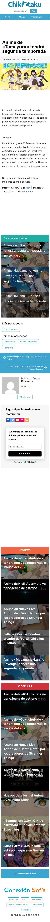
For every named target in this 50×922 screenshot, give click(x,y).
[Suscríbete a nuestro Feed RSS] (26, 420)
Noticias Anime (11, 329)
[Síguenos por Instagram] (22, 420)
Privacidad (37, 905)
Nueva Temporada (28, 341)
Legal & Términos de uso (18, 905)
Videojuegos (36, 17)
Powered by (18, 462)
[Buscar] (33, 11)
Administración (26, 873)
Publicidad (36, 900)
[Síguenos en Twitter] (12, 420)
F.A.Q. (25, 900)
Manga (22, 17)
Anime (7, 17)
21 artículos (25, 397)
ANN (28, 187)
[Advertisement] (25, 29)
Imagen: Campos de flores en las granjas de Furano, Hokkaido (25, 367)
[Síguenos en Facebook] (8, 420)
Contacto (25, 910)
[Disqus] (25, 505)
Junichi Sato (9, 341)
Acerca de (13, 900)
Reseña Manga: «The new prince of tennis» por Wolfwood (26, 358)
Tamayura (8, 348)
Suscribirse (25, 453)
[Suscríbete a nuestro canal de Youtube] (17, 420)
